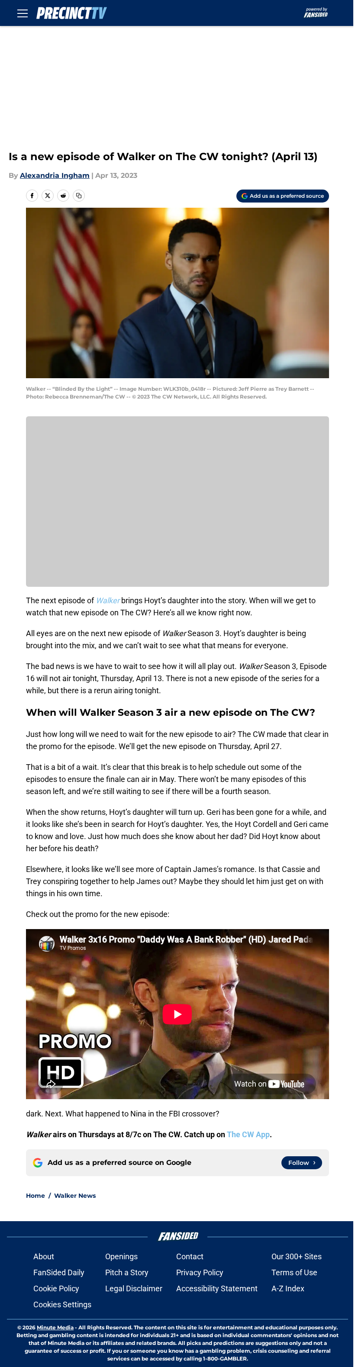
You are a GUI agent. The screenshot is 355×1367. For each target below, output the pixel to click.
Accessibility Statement (217, 1288)
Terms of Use (294, 1272)
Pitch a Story (126, 1272)
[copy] (79, 196)
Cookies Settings (62, 1304)
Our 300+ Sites (296, 1256)
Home (35, 1196)
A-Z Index (287, 1288)
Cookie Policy (56, 1288)
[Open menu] (22, 13)
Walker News (75, 1196)
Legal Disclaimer (133, 1288)
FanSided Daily (58, 1272)
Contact (189, 1256)
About (43, 1256)
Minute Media (55, 1327)
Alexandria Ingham (55, 175)
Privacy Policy (199, 1272)
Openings (121, 1256)
